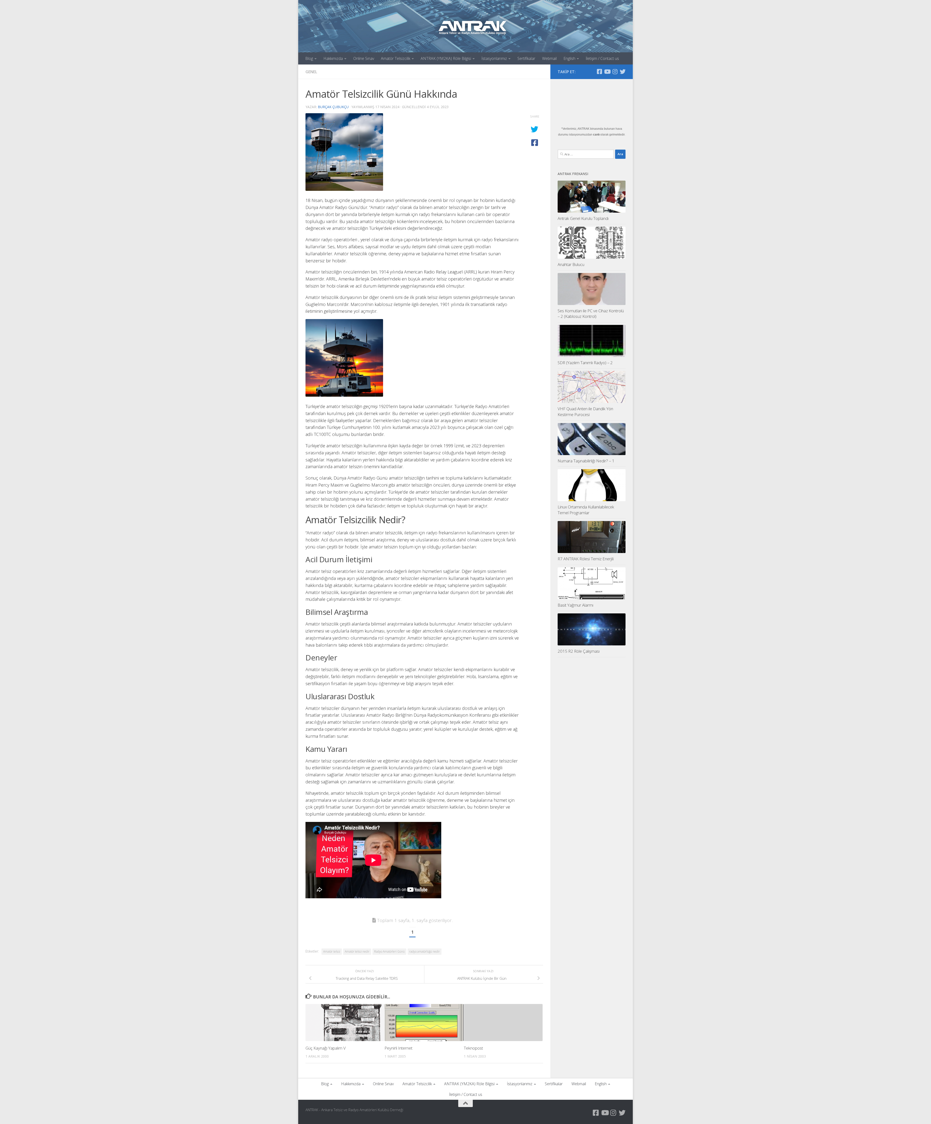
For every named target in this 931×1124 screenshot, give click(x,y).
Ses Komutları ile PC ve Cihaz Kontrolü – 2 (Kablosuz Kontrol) (591, 313)
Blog (309, 58)
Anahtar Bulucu (571, 264)
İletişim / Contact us (602, 58)
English (569, 58)
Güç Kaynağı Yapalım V (325, 1048)
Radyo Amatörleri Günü (389, 951)
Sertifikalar (526, 58)
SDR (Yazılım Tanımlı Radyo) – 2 (585, 362)
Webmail (549, 58)
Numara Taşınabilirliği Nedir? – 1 (586, 461)
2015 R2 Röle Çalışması (579, 651)
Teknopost (473, 1048)
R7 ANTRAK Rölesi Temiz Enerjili (586, 559)
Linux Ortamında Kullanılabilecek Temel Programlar (586, 509)
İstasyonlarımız (494, 58)
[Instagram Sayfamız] (615, 71)
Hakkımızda (333, 58)
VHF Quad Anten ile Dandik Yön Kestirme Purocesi (585, 411)
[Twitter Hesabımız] (623, 71)
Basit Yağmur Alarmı (575, 605)
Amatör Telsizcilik (395, 58)
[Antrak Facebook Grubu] (599, 71)
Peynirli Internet (398, 1048)
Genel (311, 71)
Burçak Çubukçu (333, 106)
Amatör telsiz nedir (357, 951)
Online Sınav (363, 58)
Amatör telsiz (331, 951)
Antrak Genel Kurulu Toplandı (583, 218)
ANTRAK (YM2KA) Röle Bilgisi (446, 58)
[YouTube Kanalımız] (607, 71)
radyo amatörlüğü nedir (424, 951)
